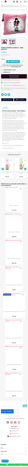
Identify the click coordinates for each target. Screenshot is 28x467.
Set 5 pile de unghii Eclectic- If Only (7, 172)
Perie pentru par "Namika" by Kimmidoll (14, 391)
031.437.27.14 (21, 85)
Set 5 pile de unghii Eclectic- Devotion (21, 172)
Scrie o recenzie (7, 99)
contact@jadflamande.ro (15, 436)
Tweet (5, 94)
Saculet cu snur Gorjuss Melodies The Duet (14, 338)
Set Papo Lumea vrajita (14, 205)
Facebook (8, 422)
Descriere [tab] (5, 107)
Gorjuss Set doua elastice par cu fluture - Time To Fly (14, 311)
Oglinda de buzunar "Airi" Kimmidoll (14, 364)
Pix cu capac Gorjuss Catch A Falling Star (14, 285)
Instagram (19, 422)
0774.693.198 (15, 85)
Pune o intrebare (20, 99)
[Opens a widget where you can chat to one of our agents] (5, 461)
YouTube (11, 422)
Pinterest (9, 94)
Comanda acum (13, 61)
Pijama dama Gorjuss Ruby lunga (14, 258)
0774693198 (17, 82)
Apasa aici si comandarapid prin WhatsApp (14, 76)
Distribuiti (2, 94)
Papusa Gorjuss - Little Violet (14, 232)
